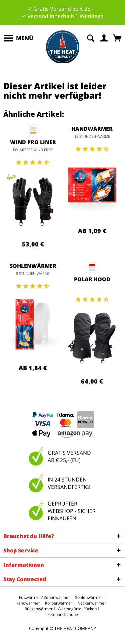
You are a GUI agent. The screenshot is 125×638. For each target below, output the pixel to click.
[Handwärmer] (92, 187)
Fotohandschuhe (62, 614)
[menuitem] (18, 38)
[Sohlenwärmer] (33, 324)
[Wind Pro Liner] (33, 200)
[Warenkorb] (118, 37)
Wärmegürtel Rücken (77, 609)
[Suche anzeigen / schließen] (90, 37)
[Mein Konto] (104, 37)
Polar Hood (92, 279)
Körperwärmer (58, 603)
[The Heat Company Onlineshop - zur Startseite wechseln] (62, 47)
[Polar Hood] (92, 337)
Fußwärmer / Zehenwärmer (44, 597)
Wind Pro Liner (33, 142)
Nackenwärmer (91, 603)
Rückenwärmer (39, 609)
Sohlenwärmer (33, 265)
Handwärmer (92, 128)
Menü (24, 38)
